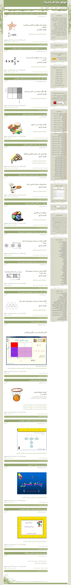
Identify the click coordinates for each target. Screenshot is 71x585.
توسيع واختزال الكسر (61, 319)
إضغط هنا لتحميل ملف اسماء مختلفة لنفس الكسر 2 (34, 407)
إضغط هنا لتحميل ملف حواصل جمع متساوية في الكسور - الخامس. (31, 453)
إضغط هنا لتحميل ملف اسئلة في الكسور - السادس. (34, 541)
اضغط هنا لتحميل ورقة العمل (39, 131)
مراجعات (58, 231)
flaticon (64, 280)
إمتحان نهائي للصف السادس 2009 (36, 553)
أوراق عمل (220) (62, 135)
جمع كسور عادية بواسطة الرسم (59, 304)
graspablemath (63, 254)
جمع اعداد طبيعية (62, 297)
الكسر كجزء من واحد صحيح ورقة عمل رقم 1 (32, 292)
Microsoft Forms (62, 256)
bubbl (65, 277)
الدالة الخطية (60, 221)
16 (54, 193)
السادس (17, 41)
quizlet (65, 265)
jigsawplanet (63, 281)
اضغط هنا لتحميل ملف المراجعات (38, 66)
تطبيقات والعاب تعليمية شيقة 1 (59, 305)
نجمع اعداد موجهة (62, 309)
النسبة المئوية (9, 41)
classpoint (64, 270)
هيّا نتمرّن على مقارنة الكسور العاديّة (35, 145)
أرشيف (55, 8)
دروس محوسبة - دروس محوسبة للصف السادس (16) (59, 176)
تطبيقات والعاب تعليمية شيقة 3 (59, 308)
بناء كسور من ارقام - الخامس (37, 465)
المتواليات (8, 225)
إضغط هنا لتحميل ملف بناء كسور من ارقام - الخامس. (34, 497)
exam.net (64, 266)
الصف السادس (59, 80)
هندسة (56, 232)
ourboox (64, 271)
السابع (60, 222)
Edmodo (64, 273)
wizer (65, 259)
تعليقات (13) (40, 549)
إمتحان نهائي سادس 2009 (40, 563)
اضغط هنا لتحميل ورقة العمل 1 (39, 161)
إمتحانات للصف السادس (38, 568)
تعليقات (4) (40, 317)
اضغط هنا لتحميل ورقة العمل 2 (39, 163)
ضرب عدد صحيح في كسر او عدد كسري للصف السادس (29, 48)
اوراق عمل (57, 228)
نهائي (58, 232)
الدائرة (53, 221)
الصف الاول (59, 70)
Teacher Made (63, 245)
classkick (64, 279)
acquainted (64, 248)
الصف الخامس (59, 78)
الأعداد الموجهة (54, 217)
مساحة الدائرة (54, 231)
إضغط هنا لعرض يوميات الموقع (59, 200)
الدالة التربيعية (55, 220)
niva (6, 16)
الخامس (11, 413)
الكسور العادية (12, 168)
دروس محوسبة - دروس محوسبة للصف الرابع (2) (60, 171)
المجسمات (64, 294)
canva (65, 282)
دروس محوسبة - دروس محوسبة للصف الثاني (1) (60, 167)
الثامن (53, 218)
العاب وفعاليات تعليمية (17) (59, 113)
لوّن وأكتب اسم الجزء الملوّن (59, 302)
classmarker (63, 269)
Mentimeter (63, 249)
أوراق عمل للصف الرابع (37, 138)
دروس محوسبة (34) (61, 156)
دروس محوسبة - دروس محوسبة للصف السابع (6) (60, 174)
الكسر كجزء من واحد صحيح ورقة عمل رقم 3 (32, 232)
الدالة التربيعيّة (64, 221)
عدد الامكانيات (63, 298)
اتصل (52, 8)
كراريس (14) (63, 177)
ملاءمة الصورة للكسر (61, 300)
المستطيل (58, 226)
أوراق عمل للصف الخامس (42, 413)
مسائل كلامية (64, 232)
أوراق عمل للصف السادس (37, 41)
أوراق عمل (45, 41)
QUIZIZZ (64, 246)
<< (64, 188)
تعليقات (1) (40, 257)
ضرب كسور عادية (62, 318)
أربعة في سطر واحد (61, 299)
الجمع (63, 220)
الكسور (13, 41)
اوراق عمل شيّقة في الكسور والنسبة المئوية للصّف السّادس (27, 13)
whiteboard (63, 255)
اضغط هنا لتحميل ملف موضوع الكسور (37, 34)
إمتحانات (46, 568)
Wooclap (64, 275)
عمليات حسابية (63, 296)
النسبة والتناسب (64, 227)
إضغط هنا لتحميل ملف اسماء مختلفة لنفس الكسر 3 (34, 409)
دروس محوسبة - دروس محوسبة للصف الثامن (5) (60, 165)
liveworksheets (63, 247)
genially (64, 244)
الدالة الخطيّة (56, 221)
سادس (7, 546)
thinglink (64, 267)
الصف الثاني (59, 72)
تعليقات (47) (40, 199)
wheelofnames (63, 251)
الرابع (11, 138)
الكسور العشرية (54, 225)
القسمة (65, 225)
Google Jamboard (62, 250)
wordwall (64, 253)
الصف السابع (58, 83)
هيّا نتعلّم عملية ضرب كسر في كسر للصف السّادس (30, 79)
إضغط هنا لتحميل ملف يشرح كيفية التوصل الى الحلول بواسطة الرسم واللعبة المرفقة (27, 368)
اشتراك (46, 8)
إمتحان (11, 568)
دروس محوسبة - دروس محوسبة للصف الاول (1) (60, 158)
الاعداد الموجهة (59, 217)
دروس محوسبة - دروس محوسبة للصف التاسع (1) (60, 160)
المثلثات (65, 226)
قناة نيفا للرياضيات (62, 242)
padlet (65, 272)
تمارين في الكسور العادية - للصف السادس (33, 509)
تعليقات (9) (40, 416)
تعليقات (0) (40, 44)
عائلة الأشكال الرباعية (61, 293)
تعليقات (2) (40, 170)
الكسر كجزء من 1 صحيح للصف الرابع (35, 114)
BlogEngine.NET (24, 581)
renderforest (63, 278)
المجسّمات (62, 226)
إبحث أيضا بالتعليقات (61, 208)
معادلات (61, 232)
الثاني (65, 220)
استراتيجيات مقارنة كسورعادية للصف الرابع (33, 175)
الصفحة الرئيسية (62, 8)
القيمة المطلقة (63, 317)
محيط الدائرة (62, 231)
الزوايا (63, 222)
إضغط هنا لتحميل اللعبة (41, 366)
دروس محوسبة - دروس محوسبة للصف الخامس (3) (60, 169)
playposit (64, 258)
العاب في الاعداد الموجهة (60, 307)
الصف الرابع (59, 76)
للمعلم (65, 231)
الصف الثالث (59, 74)
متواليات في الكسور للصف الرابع (36, 203)
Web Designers (44, 581)
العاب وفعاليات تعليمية (43, 373)
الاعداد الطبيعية (64, 217)
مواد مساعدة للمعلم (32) (60, 178)
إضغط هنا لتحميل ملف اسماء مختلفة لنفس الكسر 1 (34, 404)
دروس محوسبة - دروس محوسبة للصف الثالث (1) (60, 163)
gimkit (65, 264)
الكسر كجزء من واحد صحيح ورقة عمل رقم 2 (32, 262)
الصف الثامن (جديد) (59, 85)
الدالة (58, 220)
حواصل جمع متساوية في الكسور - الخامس (33, 421)
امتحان (57, 227)
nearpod (64, 261)
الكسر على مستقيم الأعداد (60, 303)
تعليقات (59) (40, 140)
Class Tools (64, 257)
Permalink (45, 44)
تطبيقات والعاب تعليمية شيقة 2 (59, 306)
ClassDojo (64, 243)
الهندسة (60, 227)
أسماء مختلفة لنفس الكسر (38, 380)
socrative (64, 260)
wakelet (64, 268)
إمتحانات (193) (62, 114)
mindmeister (63, 276)
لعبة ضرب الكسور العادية (38, 322)
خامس (7, 458)
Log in (42, 8)
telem (65, 262)
